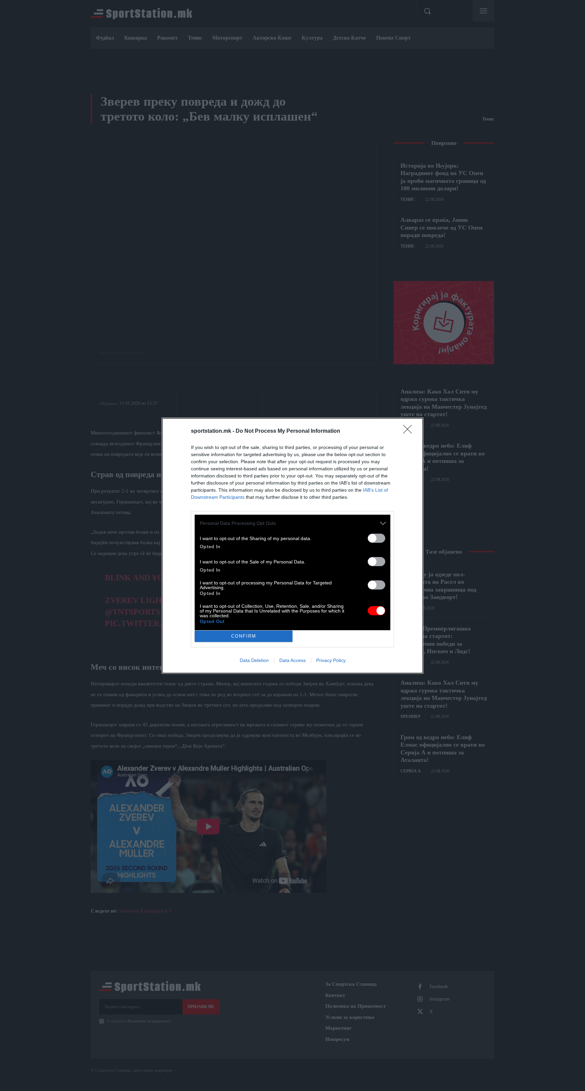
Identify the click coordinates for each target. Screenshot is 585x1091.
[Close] (409, 431)
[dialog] (292, 545)
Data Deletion (254, 660)
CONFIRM (243, 636)
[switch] (376, 538)
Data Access (292, 660)
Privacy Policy (331, 660)
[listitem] (292, 523)
